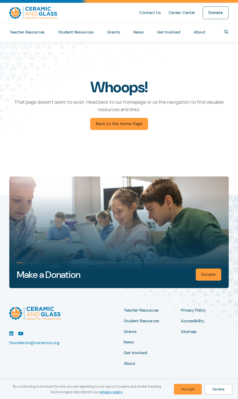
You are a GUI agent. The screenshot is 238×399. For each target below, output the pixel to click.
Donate (215, 12)
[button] (226, 32)
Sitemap (188, 331)
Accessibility (192, 321)
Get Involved (168, 32)
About (199, 32)
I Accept (188, 389)
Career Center (182, 12)
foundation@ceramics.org (34, 343)
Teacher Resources (27, 32)
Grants (113, 32)
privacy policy (111, 391)
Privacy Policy (193, 310)
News (138, 32)
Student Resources (76, 32)
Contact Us (150, 12)
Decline (218, 389)
